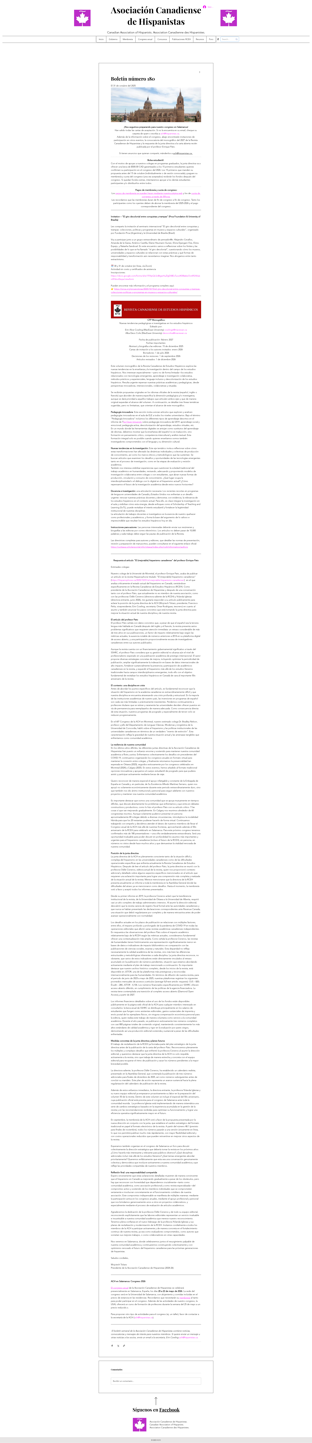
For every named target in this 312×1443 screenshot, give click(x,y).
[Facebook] (218, 39)
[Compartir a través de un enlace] (124, 1346)
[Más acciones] (199, 71)
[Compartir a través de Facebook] (112, 1346)
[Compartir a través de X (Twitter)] (118, 1346)
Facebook (169, 1409)
